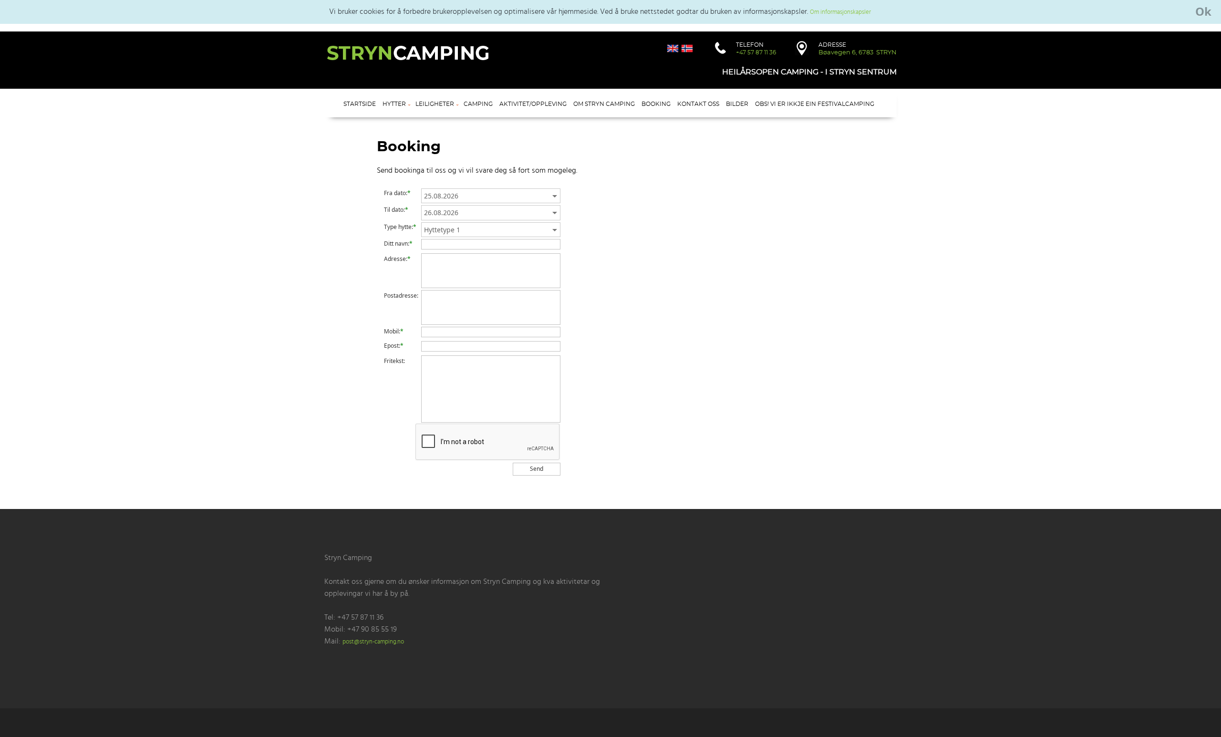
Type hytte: (398, 227)
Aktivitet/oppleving (533, 104)
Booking (656, 104)
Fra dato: (395, 193)
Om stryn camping (604, 104)
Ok (1203, 11)
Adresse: (395, 259)
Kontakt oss (698, 104)
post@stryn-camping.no (373, 642)
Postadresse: (401, 296)
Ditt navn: (396, 244)
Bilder (737, 104)
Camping (478, 104)
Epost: (392, 346)
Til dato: (394, 210)
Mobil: (392, 331)
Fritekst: (394, 361)
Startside (359, 104)
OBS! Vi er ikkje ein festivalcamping (814, 104)
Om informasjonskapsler (840, 12)
